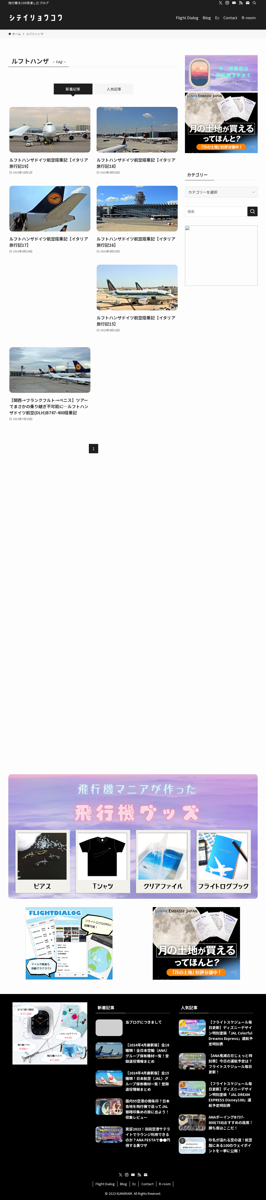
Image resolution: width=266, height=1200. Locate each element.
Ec (134, 1183)
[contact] (247, 3)
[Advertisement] (49, 301)
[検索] (254, 3)
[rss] (240, 3)
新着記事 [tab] (73, 89)
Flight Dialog (105, 1183)
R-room (165, 1183)
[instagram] (227, 3)
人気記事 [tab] (114, 89)
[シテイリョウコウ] (35, 17)
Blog (123, 1183)
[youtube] (234, 3)
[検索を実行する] (252, 211)
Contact (147, 1183)
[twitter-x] (220, 3)
